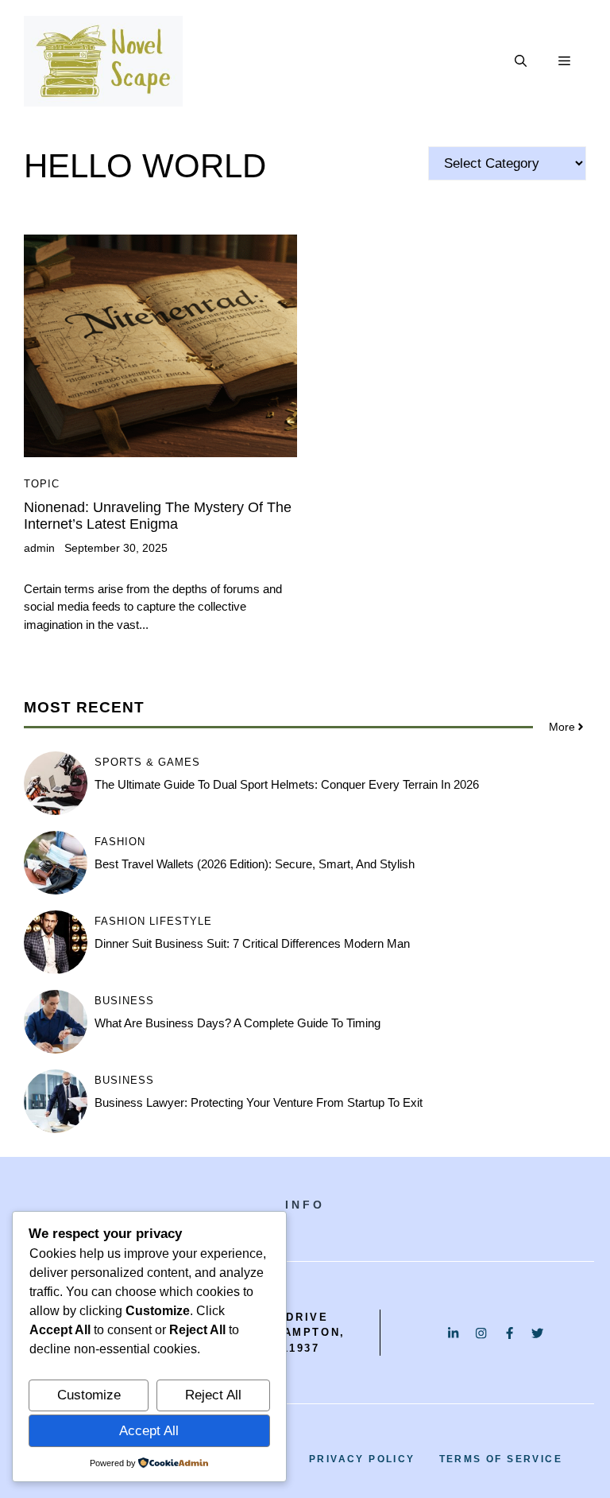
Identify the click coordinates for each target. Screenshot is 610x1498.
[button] (520, 61)
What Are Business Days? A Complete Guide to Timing (237, 1023)
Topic (42, 484)
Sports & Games (147, 762)
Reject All (213, 1395)
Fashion (120, 841)
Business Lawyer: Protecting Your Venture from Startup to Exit (259, 1102)
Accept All (149, 1430)
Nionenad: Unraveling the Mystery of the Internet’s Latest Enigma (157, 516)
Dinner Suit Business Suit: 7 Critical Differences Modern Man (252, 943)
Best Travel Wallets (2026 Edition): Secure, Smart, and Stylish (255, 864)
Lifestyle (180, 921)
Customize (89, 1395)
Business (124, 1000)
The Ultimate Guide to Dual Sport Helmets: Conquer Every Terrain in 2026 (287, 784)
